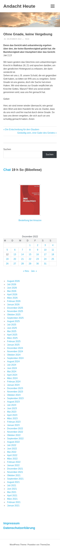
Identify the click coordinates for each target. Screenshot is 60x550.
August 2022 (13, 442)
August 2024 (13, 361)
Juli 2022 (11, 445)
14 (22, 254)
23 (37, 259)
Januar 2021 (13, 505)
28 (22, 263)
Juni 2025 (12, 328)
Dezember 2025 (15, 308)
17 (45, 254)
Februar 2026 (14, 301)
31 (45, 263)
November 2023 (15, 391)
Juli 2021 (11, 485)
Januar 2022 (13, 465)
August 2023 (13, 401)
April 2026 (12, 294)
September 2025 (15, 318)
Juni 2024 (12, 368)
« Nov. (26, 271)
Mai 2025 (11, 331)
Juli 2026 (11, 284)
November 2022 (15, 432)
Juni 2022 (12, 448)
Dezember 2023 (15, 388)
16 (37, 254)
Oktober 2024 (14, 355)
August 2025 (13, 321)
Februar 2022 (14, 462)
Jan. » (34, 271)
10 (45, 250)
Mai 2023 (11, 412)
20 (15, 259)
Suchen (7, 149)
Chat (7, 170)
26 (7, 263)
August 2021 (13, 482)
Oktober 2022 (14, 435)
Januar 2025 (13, 345)
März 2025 (12, 338)
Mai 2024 (11, 371)
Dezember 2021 (15, 469)
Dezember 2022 (15, 428)
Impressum (11, 523)
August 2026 (13, 281)
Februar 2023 (14, 422)
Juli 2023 (11, 405)
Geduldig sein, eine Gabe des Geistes (36, 133)
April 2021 (12, 495)
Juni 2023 (12, 408)
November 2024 (15, 351)
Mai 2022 (11, 452)
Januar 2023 (13, 425)
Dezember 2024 (15, 348)
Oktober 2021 (14, 475)
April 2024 (12, 375)
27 (15, 263)
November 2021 (15, 472)
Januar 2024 (13, 385)
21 (22, 259)
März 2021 (12, 499)
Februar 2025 (14, 341)
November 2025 (15, 311)
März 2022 (12, 458)
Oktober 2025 (14, 314)
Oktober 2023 (14, 395)
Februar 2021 (14, 502)
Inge (27, 39)
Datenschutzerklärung (19, 528)
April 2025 (12, 334)
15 (30, 254)
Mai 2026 (11, 291)
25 (52, 259)
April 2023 (12, 415)
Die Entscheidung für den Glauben (22, 129)
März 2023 (12, 418)
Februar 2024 (14, 381)
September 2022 (15, 438)
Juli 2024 (11, 365)
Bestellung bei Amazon (30, 220)
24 (45, 259)
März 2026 (12, 298)
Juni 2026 (12, 288)
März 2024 (12, 378)
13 (15, 254)
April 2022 (12, 455)
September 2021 (15, 479)
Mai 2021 (11, 492)
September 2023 (15, 398)
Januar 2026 (13, 304)
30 (37, 263)
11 (53, 250)
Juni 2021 (12, 489)
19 (7, 259)
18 (52, 254)
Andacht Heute (19, 6)
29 (30, 263)
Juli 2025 (11, 324)
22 (30, 259)
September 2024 (15, 358)
